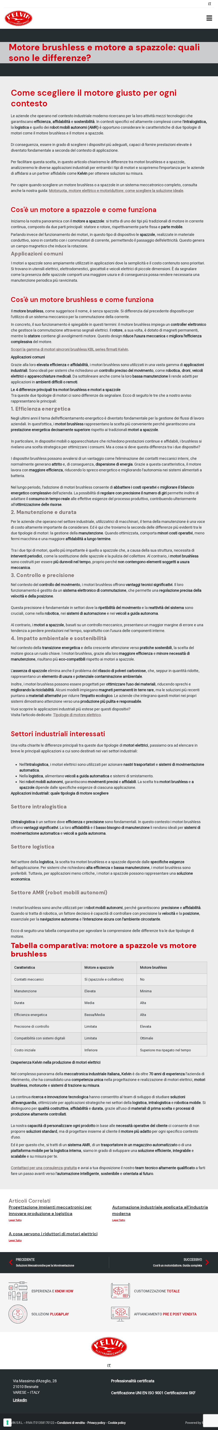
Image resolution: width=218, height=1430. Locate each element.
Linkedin (20, 1400)
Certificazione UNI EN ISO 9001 (137, 1393)
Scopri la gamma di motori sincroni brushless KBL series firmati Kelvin (69, 349)
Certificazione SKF (179, 1393)
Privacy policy (96, 1422)
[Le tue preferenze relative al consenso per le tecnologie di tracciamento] (7, 1422)
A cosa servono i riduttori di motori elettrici (53, 1234)
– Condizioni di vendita (70, 1422)
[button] (209, 18)
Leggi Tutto (15, 1220)
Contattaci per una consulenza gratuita (44, 1168)
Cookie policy (117, 1422)
